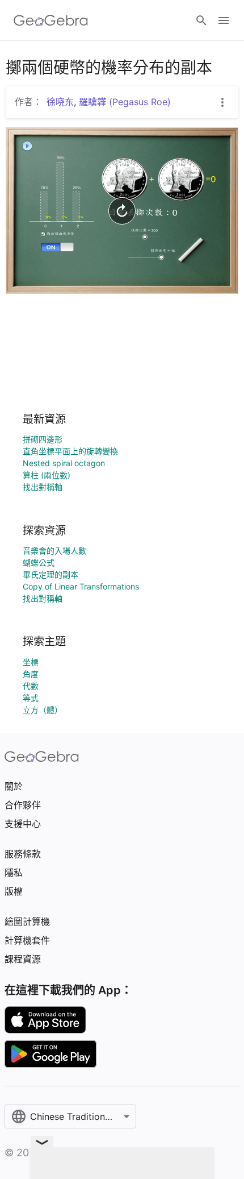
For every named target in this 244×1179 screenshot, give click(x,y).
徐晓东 (60, 101)
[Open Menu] (223, 20)
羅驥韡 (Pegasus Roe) (125, 101)
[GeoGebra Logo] (51, 20)
